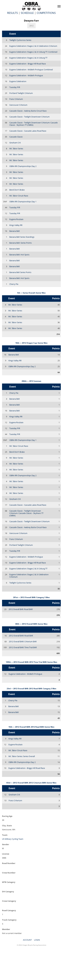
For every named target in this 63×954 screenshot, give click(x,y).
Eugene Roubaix (16, 219)
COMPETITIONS (46, 13)
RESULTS (12, 13)
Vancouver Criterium (18, 105)
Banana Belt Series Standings (21, 237)
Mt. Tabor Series (16, 148)
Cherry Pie (13, 284)
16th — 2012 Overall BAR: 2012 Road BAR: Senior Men (31, 727)
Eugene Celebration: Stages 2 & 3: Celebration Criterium (33, 46)
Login (37, 940)
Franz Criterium (16, 99)
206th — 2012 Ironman (31, 381)
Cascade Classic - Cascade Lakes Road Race (27, 131)
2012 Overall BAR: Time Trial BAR (23, 647)
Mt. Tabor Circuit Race (18, 195)
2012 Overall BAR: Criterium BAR (23, 641)
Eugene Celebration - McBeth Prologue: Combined (31, 69)
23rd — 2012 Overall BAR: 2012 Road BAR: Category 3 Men (31, 688)
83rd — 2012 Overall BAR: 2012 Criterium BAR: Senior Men (31, 782)
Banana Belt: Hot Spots (19, 254)
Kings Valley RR (15, 225)
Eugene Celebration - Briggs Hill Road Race (27, 63)
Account (27, 940)
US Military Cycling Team (12, 839)
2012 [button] (31, 25)
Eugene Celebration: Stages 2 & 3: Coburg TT (28, 57)
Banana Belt (14, 231)
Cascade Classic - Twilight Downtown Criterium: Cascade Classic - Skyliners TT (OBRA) (33, 123)
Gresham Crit (15, 142)
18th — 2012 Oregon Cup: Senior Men (31, 343)
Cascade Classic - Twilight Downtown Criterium (29, 116)
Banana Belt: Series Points (20, 242)
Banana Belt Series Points (20, 272)
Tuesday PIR (14, 87)
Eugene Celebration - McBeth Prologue (26, 75)
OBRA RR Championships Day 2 (22, 166)
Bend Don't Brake (17, 189)
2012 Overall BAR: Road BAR (21, 609)
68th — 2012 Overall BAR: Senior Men (31, 624)
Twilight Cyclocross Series (20, 40)
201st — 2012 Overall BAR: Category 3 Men (31, 597)
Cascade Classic (16, 136)
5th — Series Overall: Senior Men (31, 293)
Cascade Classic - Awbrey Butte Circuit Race (27, 110)
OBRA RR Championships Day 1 (22, 201)
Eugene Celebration (17, 81)
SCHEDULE (27, 13)
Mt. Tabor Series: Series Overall (21, 756)
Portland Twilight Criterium (21, 93)
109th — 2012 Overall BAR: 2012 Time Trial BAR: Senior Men (31, 662)
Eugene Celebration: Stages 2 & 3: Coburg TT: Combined (33, 52)
